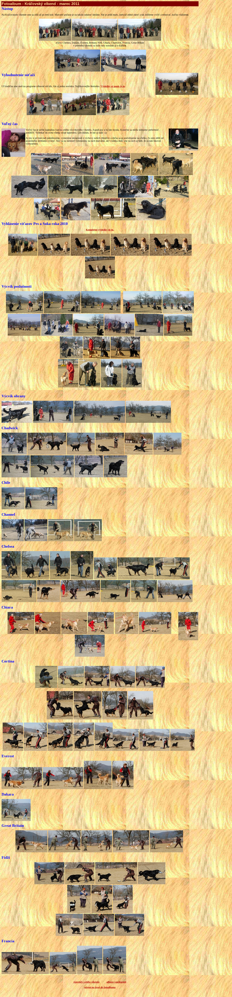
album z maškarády (116, 982)
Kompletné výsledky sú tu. (100, 229)
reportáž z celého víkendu (87, 982)
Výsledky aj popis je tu (113, 86)
